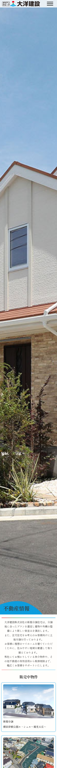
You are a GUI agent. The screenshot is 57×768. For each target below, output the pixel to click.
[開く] (50, 4)
